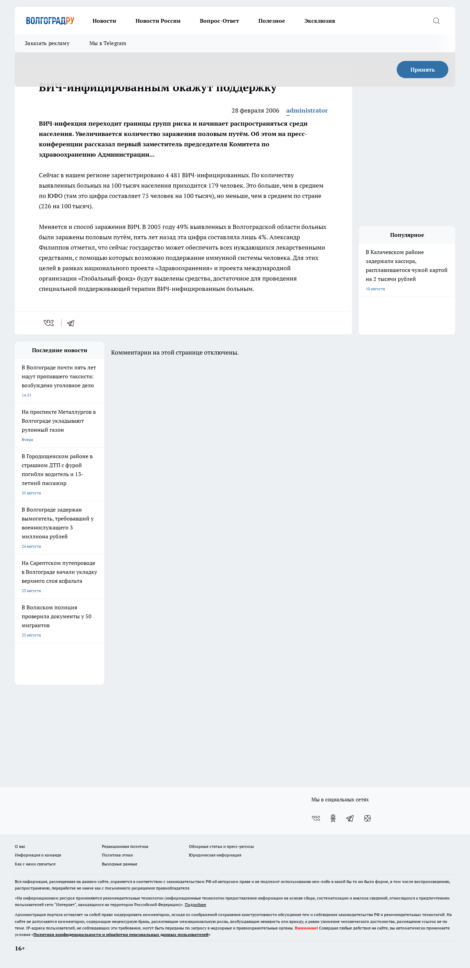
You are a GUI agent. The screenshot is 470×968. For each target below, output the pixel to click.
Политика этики (117, 854)
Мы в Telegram (108, 43)
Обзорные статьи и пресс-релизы (221, 846)
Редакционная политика (125, 846)
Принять (422, 69)
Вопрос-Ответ (219, 20)
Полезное (271, 20)
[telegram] (73, 323)
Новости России (158, 20)
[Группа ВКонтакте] (315, 818)
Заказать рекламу (47, 43)
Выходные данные (119, 863)
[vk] (49, 323)
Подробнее (195, 904)
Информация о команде (38, 854)
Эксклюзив (320, 20)
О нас (20, 846)
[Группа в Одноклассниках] (333, 818)
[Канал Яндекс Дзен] (367, 818)
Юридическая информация (215, 854)
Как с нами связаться (35, 863)
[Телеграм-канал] (350, 818)
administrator (307, 110)
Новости (104, 20)
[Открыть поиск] (436, 21)
